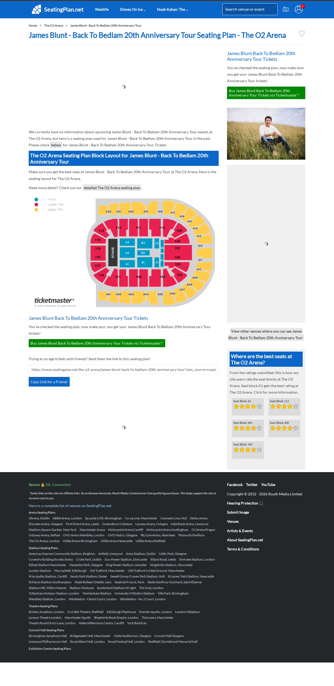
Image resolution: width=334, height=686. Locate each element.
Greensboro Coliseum (117, 524)
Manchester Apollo (78, 617)
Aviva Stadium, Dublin (141, 554)
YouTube (268, 484)
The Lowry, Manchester (158, 617)
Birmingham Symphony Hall (48, 636)
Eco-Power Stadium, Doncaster (126, 559)
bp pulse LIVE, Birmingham (103, 518)
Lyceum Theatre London (45, 617)
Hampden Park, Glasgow (86, 565)
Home (33, 25)
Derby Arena (198, 518)
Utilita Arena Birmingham (80, 541)
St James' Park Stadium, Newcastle (191, 576)
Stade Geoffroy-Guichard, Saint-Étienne (174, 582)
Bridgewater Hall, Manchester (90, 636)
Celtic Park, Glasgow (173, 554)
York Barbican (137, 623)
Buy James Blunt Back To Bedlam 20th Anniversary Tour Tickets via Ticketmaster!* (97, 343)
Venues (233, 521)
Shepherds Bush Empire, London (116, 617)
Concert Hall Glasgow (169, 636)
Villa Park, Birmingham (173, 593)
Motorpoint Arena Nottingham (167, 530)
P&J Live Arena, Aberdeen (158, 535)
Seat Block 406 (279, 423)
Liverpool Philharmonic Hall (48, 641)
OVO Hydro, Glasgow (123, 535)
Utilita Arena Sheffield (150, 541)
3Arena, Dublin (39, 518)
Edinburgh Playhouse (121, 612)
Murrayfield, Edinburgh (70, 571)
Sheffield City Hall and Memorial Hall (173, 641)
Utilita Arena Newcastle (117, 541)
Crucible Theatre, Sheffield (85, 612)
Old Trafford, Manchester (107, 571)
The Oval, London (151, 588)
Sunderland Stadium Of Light (116, 588)
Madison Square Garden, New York (52, 530)
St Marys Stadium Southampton (50, 582)
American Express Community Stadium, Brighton (62, 554)
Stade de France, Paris (129, 582)
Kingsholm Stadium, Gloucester (171, 565)
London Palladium (187, 612)
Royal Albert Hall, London (87, 641)
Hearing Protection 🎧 (245, 503)
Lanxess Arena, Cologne (151, 524)
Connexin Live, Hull (173, 518)
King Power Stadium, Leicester (126, 565)
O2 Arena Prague (203, 530)
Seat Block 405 (242, 423)
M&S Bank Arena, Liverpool (189, 524)
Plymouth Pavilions (191, 535)
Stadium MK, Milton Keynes (47, 588)
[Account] (298, 9)
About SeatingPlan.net (245, 540)
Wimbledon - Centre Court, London (93, 599)
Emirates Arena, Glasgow (46, 524)
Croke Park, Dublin (89, 559)
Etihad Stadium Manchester (47, 565)
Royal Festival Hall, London (126, 641)
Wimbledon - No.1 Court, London (143, 599)
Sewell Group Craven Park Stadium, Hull (137, 576)
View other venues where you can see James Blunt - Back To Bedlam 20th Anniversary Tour (265, 334)
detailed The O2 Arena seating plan (112, 187)
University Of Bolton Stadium (134, 593)
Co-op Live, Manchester (141, 518)
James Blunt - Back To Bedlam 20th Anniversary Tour (106, 25)
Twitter (252, 484)
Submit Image (238, 512)
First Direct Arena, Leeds (82, 524)
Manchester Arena (92, 530)
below (56, 145)
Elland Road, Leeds (163, 559)
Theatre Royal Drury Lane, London (52, 623)
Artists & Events (240, 530)
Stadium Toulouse (81, 588)
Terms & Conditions (243, 549)
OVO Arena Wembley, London (84, 535)
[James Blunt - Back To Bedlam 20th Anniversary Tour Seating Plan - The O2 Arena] (302, 36)
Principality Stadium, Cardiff (48, 576)
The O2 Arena (53, 25)
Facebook (235, 484)
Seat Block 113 (279, 401)
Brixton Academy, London (46, 612)
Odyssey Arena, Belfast (44, 535)
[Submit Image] (285, 9)
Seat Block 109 (242, 444)
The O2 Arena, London (44, 541)
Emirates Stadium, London (197, 559)
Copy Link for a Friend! (49, 382)
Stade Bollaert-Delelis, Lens (93, 582)
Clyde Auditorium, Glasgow (132, 636)
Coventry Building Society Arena (51, 559)
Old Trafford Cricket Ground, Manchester (156, 571)
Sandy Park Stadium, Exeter (88, 576)
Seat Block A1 (242, 401)
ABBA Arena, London (67, 518)
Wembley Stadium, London (47, 599)
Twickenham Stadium (96, 593)
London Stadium (40, 571)
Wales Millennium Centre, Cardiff (101, 623)
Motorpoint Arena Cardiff (125, 530)
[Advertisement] (124, 86)
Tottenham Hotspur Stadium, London (54, 593)
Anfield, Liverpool (110, 554)
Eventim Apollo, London (155, 612)
